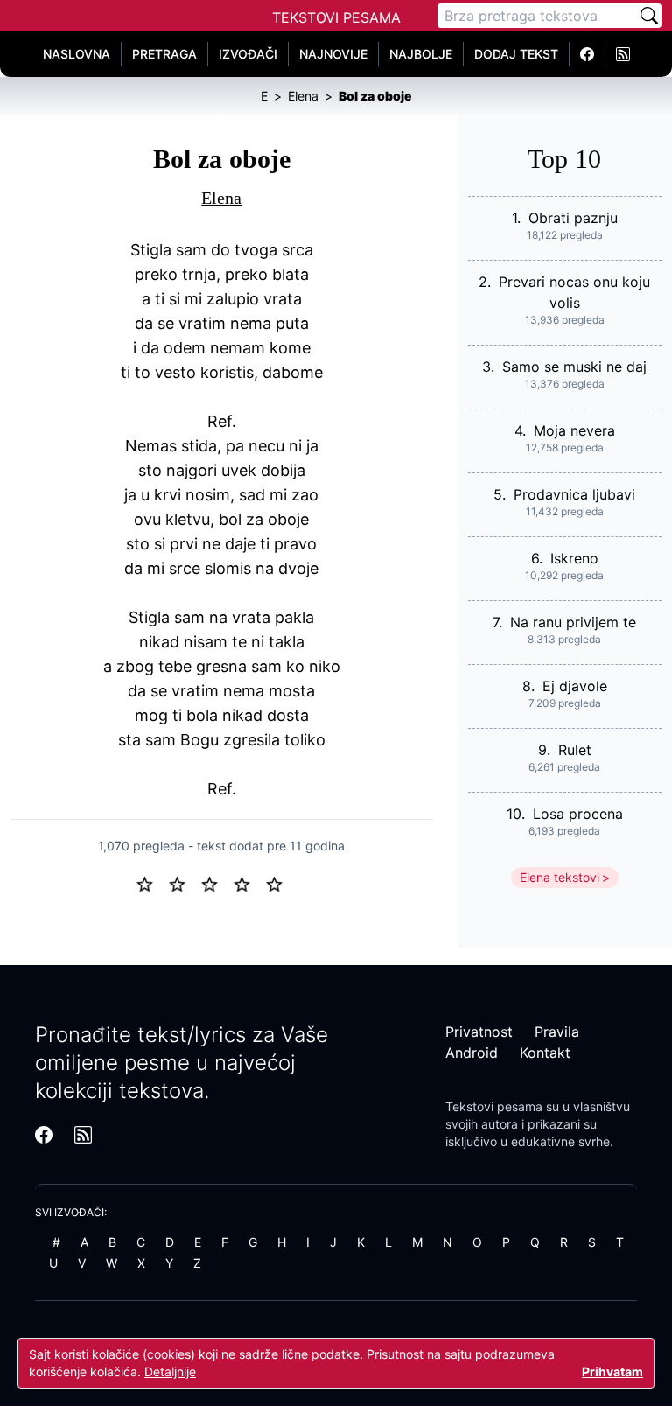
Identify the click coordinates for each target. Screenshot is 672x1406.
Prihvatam (612, 1371)
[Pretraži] (649, 15)
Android (471, 1052)
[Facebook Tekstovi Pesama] (588, 54)
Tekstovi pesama (493, 1106)
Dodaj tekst (516, 53)
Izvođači (248, 53)
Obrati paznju (573, 218)
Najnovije (333, 53)
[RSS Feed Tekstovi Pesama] (623, 54)
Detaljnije (170, 1371)
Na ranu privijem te (573, 622)
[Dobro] (249, 883)
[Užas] (152, 883)
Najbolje (420, 53)
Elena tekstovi (559, 877)
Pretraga (164, 53)
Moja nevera (574, 430)
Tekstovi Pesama (336, 17)
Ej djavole (574, 686)
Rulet (575, 750)
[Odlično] (279, 883)
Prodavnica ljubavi (574, 494)
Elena (221, 197)
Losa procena (578, 813)
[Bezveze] (184, 883)
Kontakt (545, 1052)
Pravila (557, 1031)
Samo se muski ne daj (574, 366)
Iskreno (574, 558)
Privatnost (479, 1031)
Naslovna (76, 53)
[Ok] (216, 883)
